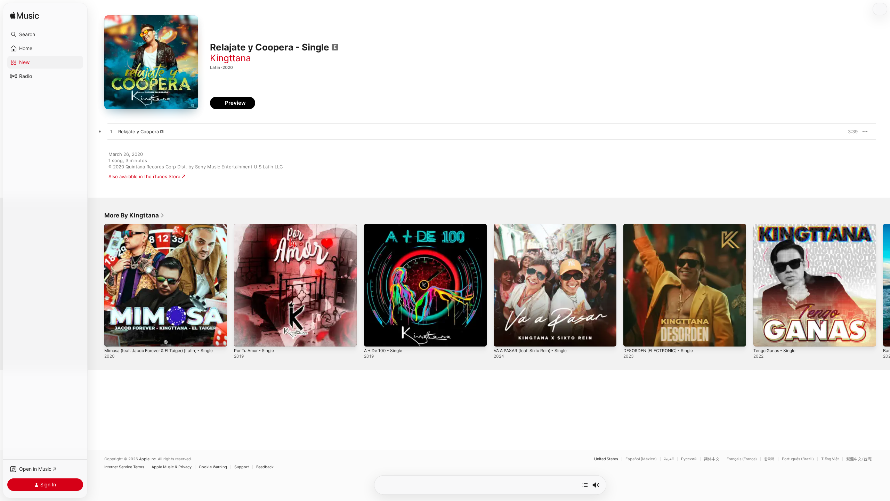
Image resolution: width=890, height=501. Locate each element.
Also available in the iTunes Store (144, 176)
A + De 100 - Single (385, 226)
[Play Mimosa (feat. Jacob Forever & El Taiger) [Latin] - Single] (113, 338)
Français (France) (742, 459)
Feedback (265, 467)
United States (606, 459)
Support (241, 467)
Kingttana (230, 58)
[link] (134, 215)
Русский (689, 459)
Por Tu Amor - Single (256, 226)
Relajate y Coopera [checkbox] (138, 131)
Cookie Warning (213, 467)
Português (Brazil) (798, 459)
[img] (24, 16)
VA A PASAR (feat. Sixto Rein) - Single (535, 226)
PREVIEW (850, 131)
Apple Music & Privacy (172, 467)
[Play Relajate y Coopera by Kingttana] (111, 132)
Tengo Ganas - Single (776, 226)
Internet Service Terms (124, 467)
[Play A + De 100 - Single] (372, 338)
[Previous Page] (97, 285)
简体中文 (711, 459)
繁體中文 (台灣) (859, 459)
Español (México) (641, 459)
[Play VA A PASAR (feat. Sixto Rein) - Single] (502, 338)
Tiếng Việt (830, 459)
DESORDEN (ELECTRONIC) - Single (660, 226)
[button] (45, 34)
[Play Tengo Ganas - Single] (762, 338)
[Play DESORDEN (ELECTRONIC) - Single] (632, 338)
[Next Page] (883, 285)
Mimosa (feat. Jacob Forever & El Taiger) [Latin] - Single (165, 226)
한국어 (769, 459)
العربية (669, 459)
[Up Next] (585, 485)
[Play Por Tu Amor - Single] (242, 338)
